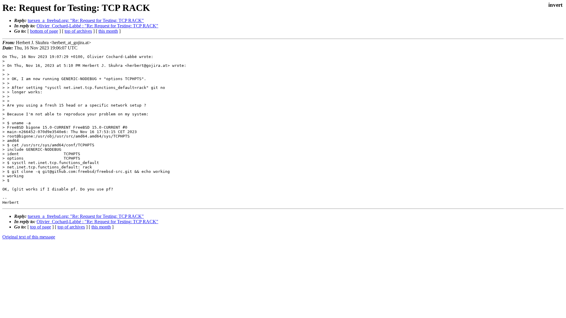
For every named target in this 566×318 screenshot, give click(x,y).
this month (108, 31)
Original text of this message (28, 236)
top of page (40, 226)
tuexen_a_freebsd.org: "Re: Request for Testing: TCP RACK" (86, 20)
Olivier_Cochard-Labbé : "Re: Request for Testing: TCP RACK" (97, 25)
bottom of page (44, 31)
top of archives (78, 31)
